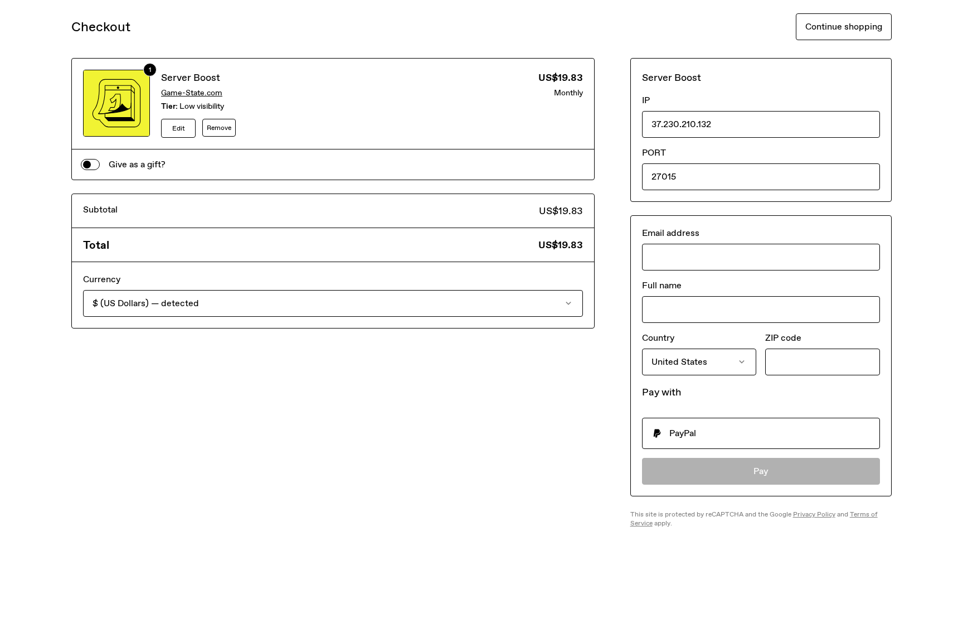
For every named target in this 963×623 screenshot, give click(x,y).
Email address (670, 233)
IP (646, 100)
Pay (761, 471)
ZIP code (783, 337)
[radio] (761, 433)
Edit (178, 128)
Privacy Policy (814, 514)
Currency (101, 279)
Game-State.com (191, 93)
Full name (662, 285)
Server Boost (190, 77)
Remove (219, 128)
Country (658, 337)
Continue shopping (843, 26)
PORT (654, 152)
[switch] (90, 164)
